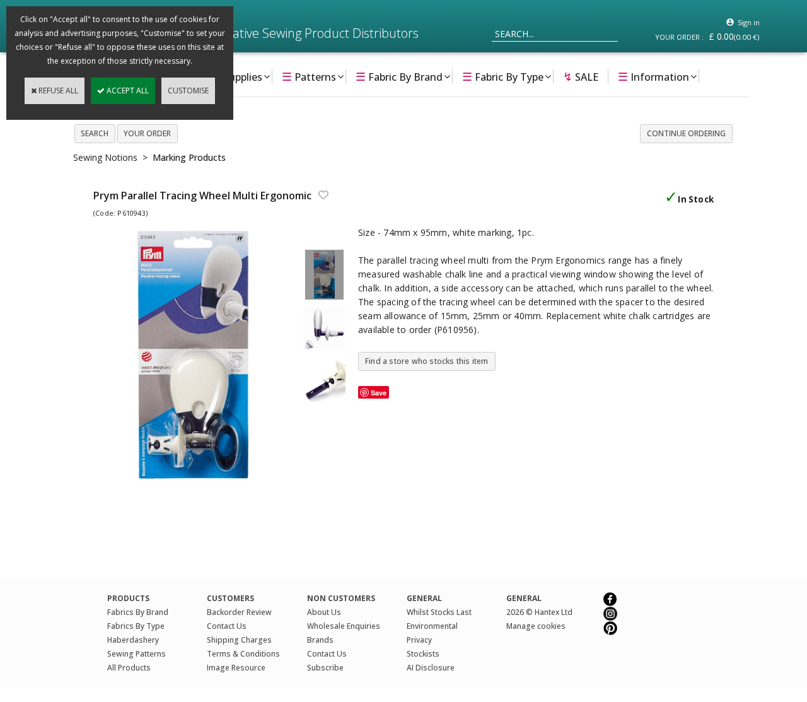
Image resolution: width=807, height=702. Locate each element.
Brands (320, 640)
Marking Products (189, 157)
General (524, 598)
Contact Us (227, 626)
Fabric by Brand (399, 76)
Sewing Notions (105, 157)
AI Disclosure (431, 667)
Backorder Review (239, 612)
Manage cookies (536, 626)
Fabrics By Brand (137, 612)
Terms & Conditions (243, 653)
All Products (129, 667)
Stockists (423, 653)
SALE (580, 76)
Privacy (419, 640)
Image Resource (236, 667)
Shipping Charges (239, 640)
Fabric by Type (502, 76)
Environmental (432, 626)
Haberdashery (133, 640)
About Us (324, 612)
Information (653, 76)
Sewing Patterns (136, 653)
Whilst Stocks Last (439, 612)
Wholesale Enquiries (343, 626)
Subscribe (325, 667)
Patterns (309, 76)
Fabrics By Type (136, 626)
